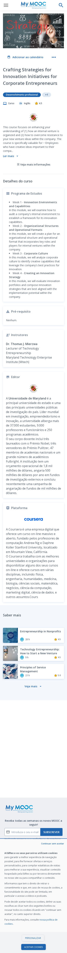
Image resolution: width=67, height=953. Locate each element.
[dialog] (33, 896)
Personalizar (33, 938)
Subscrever (51, 832)
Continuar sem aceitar (52, 843)
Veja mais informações (35, 164)
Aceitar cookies (33, 947)
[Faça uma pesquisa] (61, 5)
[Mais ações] (54, 57)
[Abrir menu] (6, 5)
